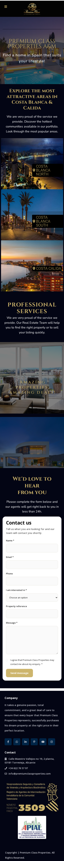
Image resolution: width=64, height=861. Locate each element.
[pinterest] (34, 741)
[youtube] (42, 741)
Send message (19, 673)
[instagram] (51, 741)
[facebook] (8, 741)
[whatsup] (16, 741)
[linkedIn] (25, 741)
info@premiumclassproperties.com (30, 773)
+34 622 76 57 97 (18, 768)
